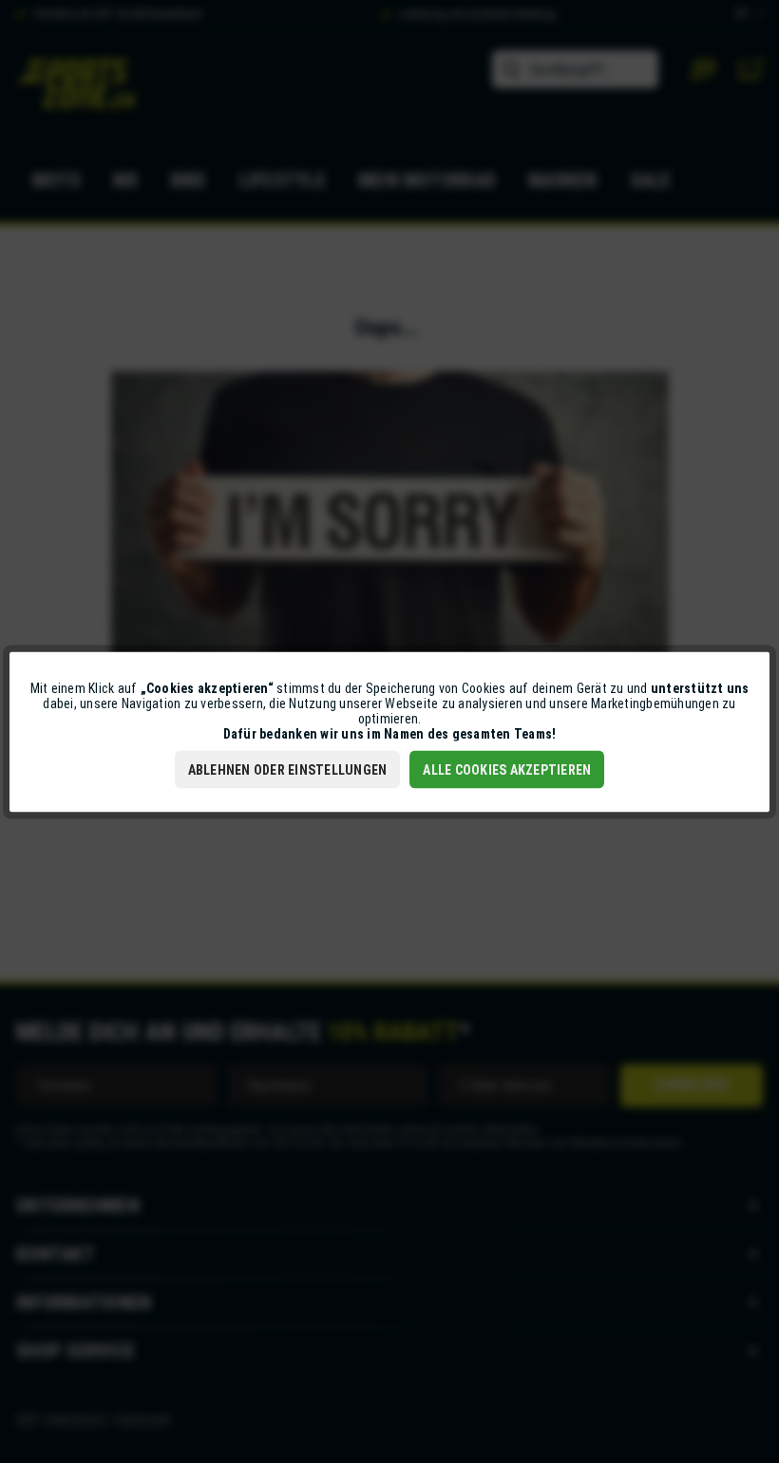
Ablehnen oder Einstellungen (288, 769)
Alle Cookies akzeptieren (507, 769)
